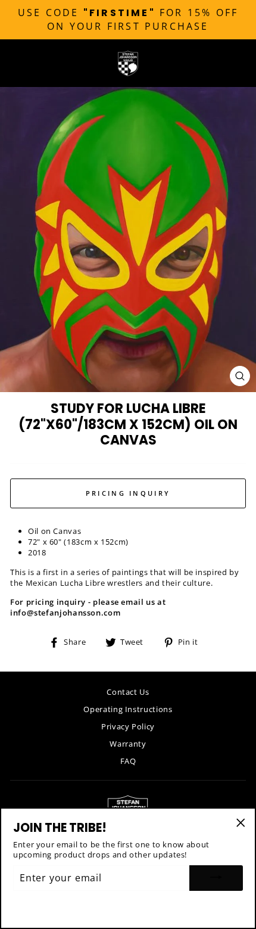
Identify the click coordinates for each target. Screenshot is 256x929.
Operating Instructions (127, 709)
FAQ (128, 761)
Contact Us (128, 691)
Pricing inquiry (128, 493)
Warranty (128, 743)
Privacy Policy (128, 726)
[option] (128, 19)
